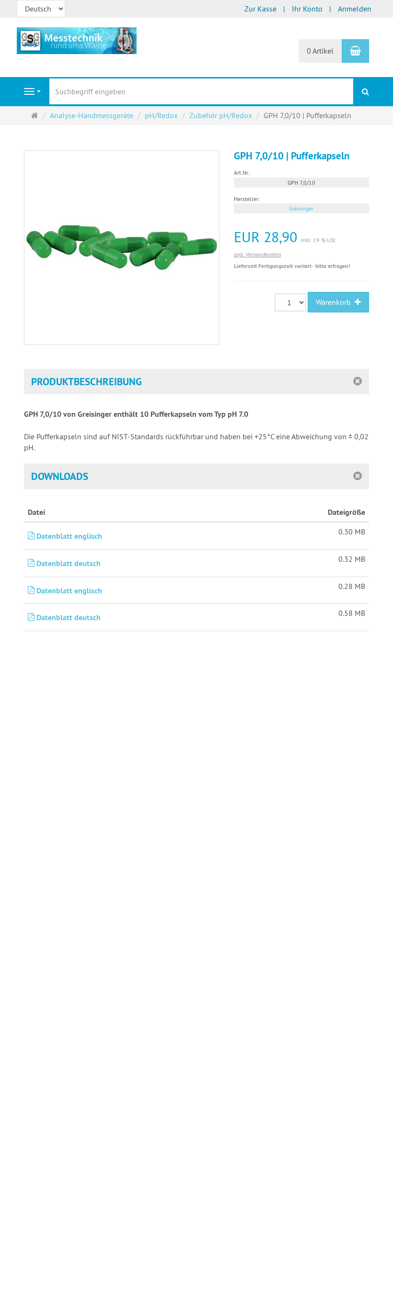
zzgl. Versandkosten (257, 254)
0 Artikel (320, 51)
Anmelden (354, 8)
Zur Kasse (260, 8)
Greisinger (301, 208)
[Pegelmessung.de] (77, 40)
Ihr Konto (307, 8)
